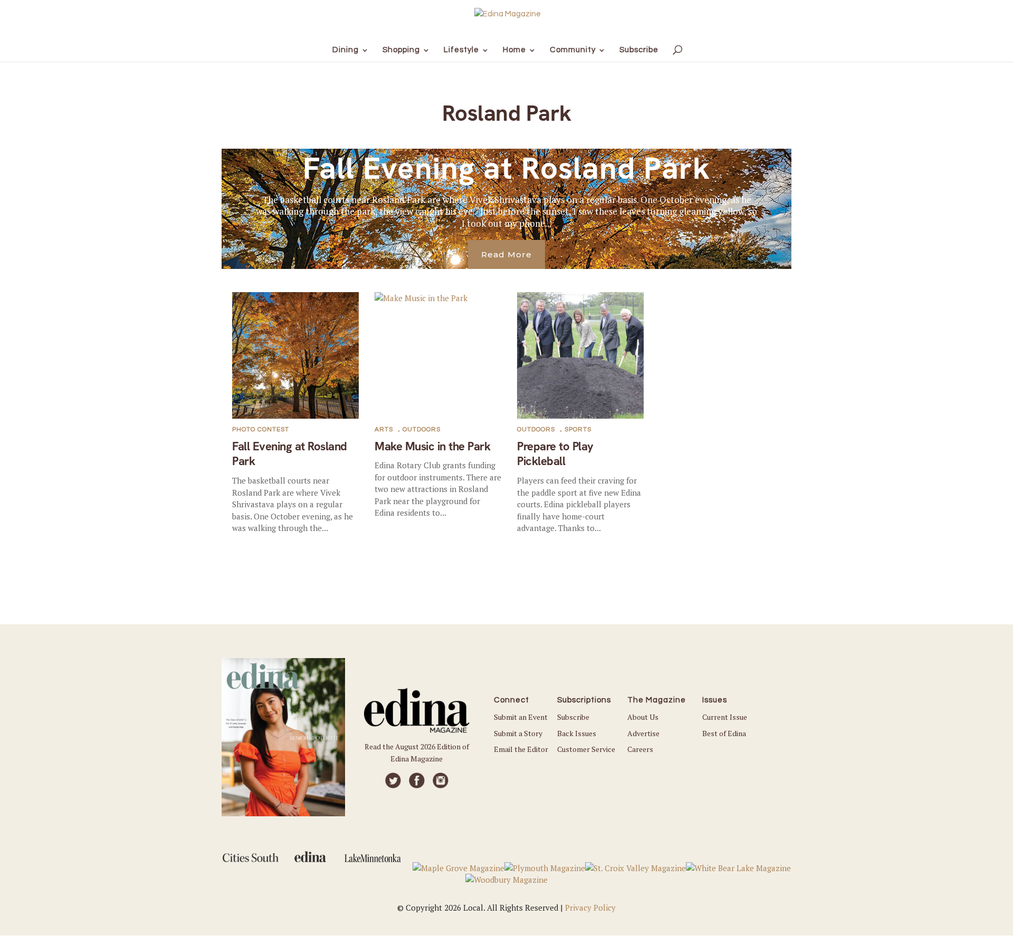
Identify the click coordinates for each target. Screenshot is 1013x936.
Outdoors (422, 429)
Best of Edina (724, 733)
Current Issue (724, 717)
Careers (640, 749)
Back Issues (576, 733)
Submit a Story (518, 733)
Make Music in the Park (432, 446)
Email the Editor (521, 749)
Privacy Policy (590, 907)
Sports (578, 429)
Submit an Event (521, 717)
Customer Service (586, 749)
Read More (506, 254)
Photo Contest (260, 429)
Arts (384, 429)
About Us (642, 717)
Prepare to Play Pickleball (555, 454)
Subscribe (573, 717)
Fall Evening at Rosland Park (506, 168)
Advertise (643, 733)
